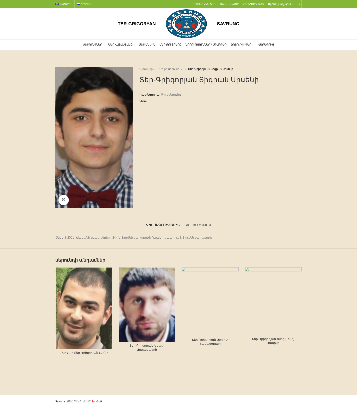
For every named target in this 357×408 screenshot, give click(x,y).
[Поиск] (298, 4)
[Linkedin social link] (163, 101)
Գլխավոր (146, 69)
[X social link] (155, 101)
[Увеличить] (63, 200)
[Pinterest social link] (159, 101)
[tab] (163, 223)
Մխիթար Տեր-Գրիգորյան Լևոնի (84, 352)
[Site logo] (186, 23)
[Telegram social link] (167, 101)
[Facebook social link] (150, 101)
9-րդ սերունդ (170, 69)
